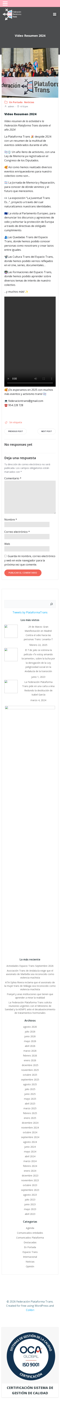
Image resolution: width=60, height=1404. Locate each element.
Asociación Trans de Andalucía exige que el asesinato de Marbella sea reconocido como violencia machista (30, 974)
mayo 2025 (30, 1098)
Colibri (30, 1310)
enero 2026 (30, 1060)
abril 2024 (30, 1156)
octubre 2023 (30, 1185)
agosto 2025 (30, 1084)
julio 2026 (30, 1031)
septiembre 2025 (30, 1079)
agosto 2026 (30, 1026)
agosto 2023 (30, 1194)
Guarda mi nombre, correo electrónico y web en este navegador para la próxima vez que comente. (29, 560)
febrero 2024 (30, 1165)
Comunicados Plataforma (30, 1237)
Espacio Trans (30, 1252)
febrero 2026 (30, 1055)
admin (11, 106)
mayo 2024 (30, 1151)
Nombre (10, 519)
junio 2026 (30, 1036)
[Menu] (55, 14)
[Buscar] (52, 604)
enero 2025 (30, 1117)
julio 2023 (30, 1199)
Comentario (12, 478)
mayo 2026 (30, 1041)
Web (7, 544)
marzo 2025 (30, 1108)
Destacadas (30, 1242)
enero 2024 (30, 1170)
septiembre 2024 (30, 1137)
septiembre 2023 (30, 1189)
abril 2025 (30, 1103)
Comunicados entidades (30, 1232)
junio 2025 (30, 1093)
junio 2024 (30, 1146)
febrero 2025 (30, 1113)
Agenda (30, 1228)
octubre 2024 (30, 1132)
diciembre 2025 (30, 1065)
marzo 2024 (30, 1161)
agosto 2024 (30, 1141)
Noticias (29, 102)
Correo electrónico (17, 532)
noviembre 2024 (30, 1127)
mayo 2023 (30, 1209)
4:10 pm (24, 106)
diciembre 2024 (30, 1122)
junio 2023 (30, 1204)
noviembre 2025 (30, 1069)
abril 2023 (30, 1213)
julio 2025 (30, 1089)
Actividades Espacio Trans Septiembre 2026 (30, 965)
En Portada (15, 102)
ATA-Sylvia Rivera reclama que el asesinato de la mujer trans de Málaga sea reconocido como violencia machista (30, 986)
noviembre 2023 (30, 1180)
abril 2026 (30, 1045)
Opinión (30, 1266)
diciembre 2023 (30, 1175)
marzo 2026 (30, 1050)
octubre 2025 (30, 1074)
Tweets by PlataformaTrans (30, 612)
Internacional (30, 1256)
